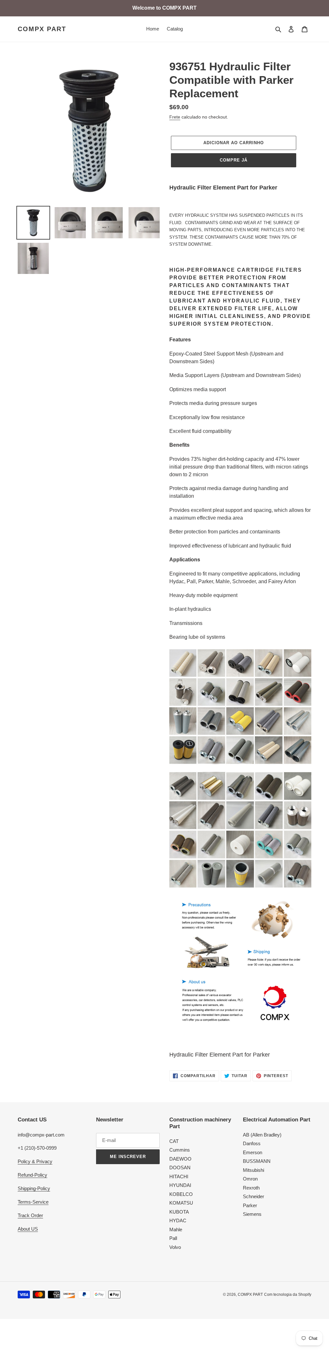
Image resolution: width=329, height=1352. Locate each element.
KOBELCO (181, 1194)
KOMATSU (181, 1203)
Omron (250, 1178)
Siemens (252, 1214)
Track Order (30, 1215)
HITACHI (178, 1176)
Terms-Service (33, 1202)
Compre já (233, 160)
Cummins (179, 1150)
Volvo (175, 1247)
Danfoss (252, 1143)
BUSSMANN (257, 1161)
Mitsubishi (253, 1170)
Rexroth (251, 1187)
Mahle (175, 1229)
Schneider (253, 1196)
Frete (174, 116)
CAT (174, 1141)
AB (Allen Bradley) (262, 1134)
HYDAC (177, 1220)
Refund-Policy (32, 1175)
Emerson (252, 1152)
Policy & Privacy (35, 1161)
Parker (250, 1205)
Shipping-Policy (34, 1188)
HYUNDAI (180, 1185)
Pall (173, 1238)
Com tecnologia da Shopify (287, 1294)
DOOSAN (180, 1167)
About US (28, 1229)
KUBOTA (179, 1212)
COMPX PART (42, 28)
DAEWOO (180, 1159)
